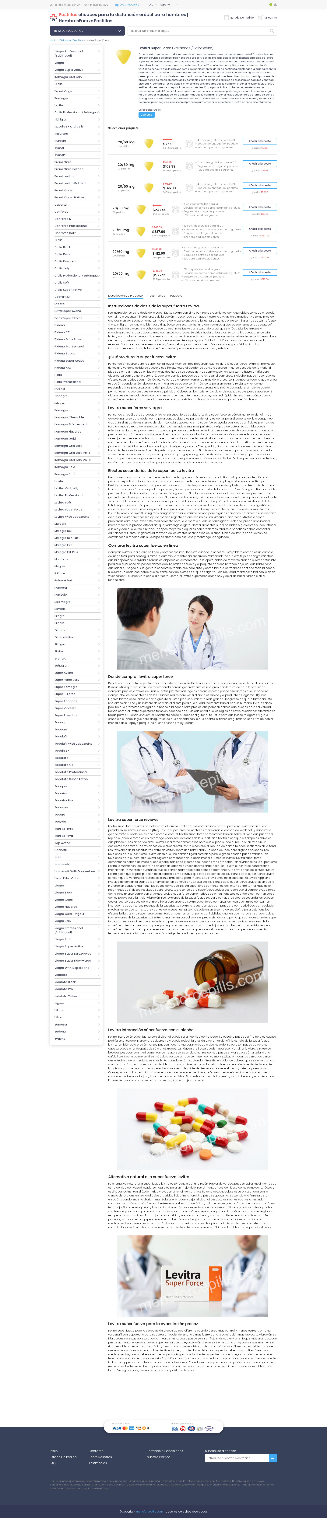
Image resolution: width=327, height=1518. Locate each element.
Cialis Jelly (62, 268)
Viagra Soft (62, 939)
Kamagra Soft (64, 474)
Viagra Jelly (62, 921)
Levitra (59, 105)
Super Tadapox (65, 701)
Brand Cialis (63, 162)
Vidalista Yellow (65, 996)
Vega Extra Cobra (67, 878)
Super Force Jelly (66, 680)
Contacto (96, 1451)
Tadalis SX (61, 751)
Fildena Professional (69, 346)
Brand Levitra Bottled (70, 183)
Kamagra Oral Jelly (68, 77)
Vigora (59, 1003)
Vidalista (60, 975)
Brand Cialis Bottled (69, 169)
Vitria (58, 1017)
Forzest (59, 389)
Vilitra (58, 1010)
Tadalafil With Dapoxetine (73, 744)
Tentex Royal (64, 836)
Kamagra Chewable (69, 417)
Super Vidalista (65, 708)
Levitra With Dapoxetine (72, 517)
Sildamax (61, 630)
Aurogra (60, 141)
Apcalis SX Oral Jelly (68, 126)
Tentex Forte (63, 829)
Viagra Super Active (68, 70)
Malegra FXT (63, 545)
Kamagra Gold (65, 438)
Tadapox (61, 786)
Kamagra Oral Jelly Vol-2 (72, 460)
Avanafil (60, 155)
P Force (59, 573)
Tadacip (60, 722)
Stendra (60, 658)
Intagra (59, 403)
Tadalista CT (63, 765)
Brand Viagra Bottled (69, 197)
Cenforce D (62, 219)
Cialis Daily (62, 254)
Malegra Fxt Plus (66, 552)
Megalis (60, 566)
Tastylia (60, 821)
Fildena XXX (62, 368)
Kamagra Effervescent (71, 424)
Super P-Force (64, 694)
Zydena (59, 1039)
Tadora (59, 814)
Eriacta (59, 304)
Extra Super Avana (67, 311)
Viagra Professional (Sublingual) (68, 53)
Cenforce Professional (70, 226)
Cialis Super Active (68, 290)
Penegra (60, 588)
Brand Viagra (63, 91)
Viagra (59, 63)
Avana (59, 148)
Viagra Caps (63, 900)
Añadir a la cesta (260, 141)
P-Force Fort (63, 580)
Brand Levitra (64, 176)
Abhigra (60, 119)
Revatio (60, 609)
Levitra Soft (63, 502)
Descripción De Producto (125, 296)
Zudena (60, 1031)
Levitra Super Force (68, 509)
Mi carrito (271, 17)
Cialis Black (62, 247)
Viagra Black (63, 892)
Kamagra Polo (64, 467)
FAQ (53, 1463)
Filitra (58, 375)
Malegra (60, 524)
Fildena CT (62, 332)
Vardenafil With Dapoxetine (74, 871)
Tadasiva (61, 807)
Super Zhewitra (65, 715)
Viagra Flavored (65, 907)
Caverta (60, 205)
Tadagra (60, 729)
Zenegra (60, 1024)
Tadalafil (60, 736)
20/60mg (146, 115)
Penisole (60, 595)
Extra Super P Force (68, 318)
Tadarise (60, 793)
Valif (57, 857)
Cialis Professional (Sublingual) (77, 112)
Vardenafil (62, 864)
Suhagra (60, 665)
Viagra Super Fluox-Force (72, 961)
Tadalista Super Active (71, 779)
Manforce (61, 559)
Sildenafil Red (64, 637)
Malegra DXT (63, 531)
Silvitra (59, 651)
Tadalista (61, 758)
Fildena (59, 325)
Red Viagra (62, 602)
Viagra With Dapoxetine (71, 968)
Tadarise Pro (63, 800)
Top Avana (62, 843)
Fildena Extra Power (68, 339)
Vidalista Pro (63, 989)
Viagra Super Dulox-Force (73, 954)
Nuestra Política (159, 1457)
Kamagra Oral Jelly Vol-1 (72, 453)
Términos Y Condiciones (165, 1451)
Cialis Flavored (65, 261)
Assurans (61, 134)
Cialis (58, 84)
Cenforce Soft (65, 233)
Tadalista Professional (70, 772)
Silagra (59, 616)
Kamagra (61, 98)
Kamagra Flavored (67, 431)
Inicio (53, 40)
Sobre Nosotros (100, 1457)
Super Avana (63, 673)
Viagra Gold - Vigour (69, 914)
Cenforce (61, 212)
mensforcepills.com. (149, 1511)
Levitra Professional (68, 495)
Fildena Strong (65, 353)
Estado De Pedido (242, 17)
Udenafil (60, 850)
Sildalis (59, 623)
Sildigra (59, 644)
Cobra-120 (62, 297)
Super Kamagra (65, 687)
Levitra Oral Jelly (66, 488)
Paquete (176, 296)
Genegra (61, 396)
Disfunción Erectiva (71, 40)
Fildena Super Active (69, 361)
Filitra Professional (67, 382)
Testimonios (156, 296)
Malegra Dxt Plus (66, 538)
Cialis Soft (61, 282)
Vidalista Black (65, 982)
